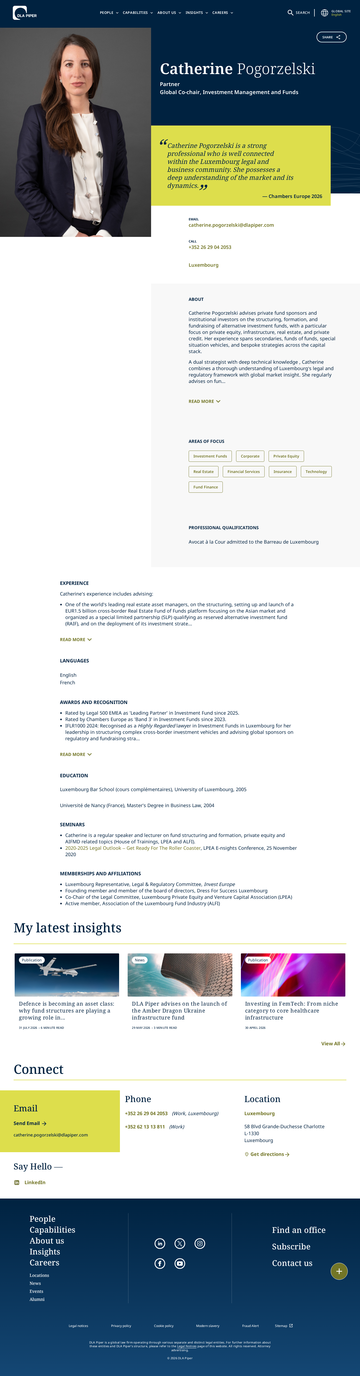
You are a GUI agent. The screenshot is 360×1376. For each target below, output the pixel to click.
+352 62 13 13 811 (145, 1126)
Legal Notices (187, 1346)
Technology (316, 471)
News (35, 1283)
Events (36, 1291)
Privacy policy (121, 1326)
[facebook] (160, 1263)
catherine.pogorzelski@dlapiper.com (231, 225)
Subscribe (291, 1246)
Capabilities (135, 12)
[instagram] (200, 1243)
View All (330, 1043)
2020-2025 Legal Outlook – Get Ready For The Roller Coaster (133, 848)
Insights (194, 12)
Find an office (299, 1229)
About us (166, 12)
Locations (39, 1275)
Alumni (37, 1299)
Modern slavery (207, 1326)
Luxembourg (204, 265)
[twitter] (180, 1243)
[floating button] (339, 1271)
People (107, 12)
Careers (220, 12)
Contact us (292, 1262)
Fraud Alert (250, 1326)
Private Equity (286, 456)
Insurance (283, 471)
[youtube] (180, 1263)
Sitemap (281, 1326)
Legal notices (78, 1326)
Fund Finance (205, 486)
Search (303, 12)
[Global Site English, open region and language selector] (324, 13)
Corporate (250, 456)
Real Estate (203, 471)
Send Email (27, 1123)
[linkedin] (160, 1243)
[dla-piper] (26, 13)
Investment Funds (210, 456)
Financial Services (244, 471)
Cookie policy (163, 1326)
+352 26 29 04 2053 (210, 247)
